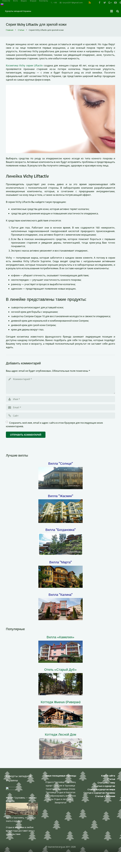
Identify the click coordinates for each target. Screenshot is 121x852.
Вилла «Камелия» (60, 637)
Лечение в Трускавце (64, 785)
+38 (55, 2)
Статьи (21, 30)
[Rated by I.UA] (12, 789)
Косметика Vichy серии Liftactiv (24, 65)
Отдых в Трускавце (55, 782)
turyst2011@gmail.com (73, 2)
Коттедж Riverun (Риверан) (60, 702)
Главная (9, 30)
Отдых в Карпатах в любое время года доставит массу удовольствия (20, 830)
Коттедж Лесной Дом (60, 734)
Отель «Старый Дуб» (60, 669)
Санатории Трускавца (57, 789)
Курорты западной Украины (18, 11)
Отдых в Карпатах (66, 792)
